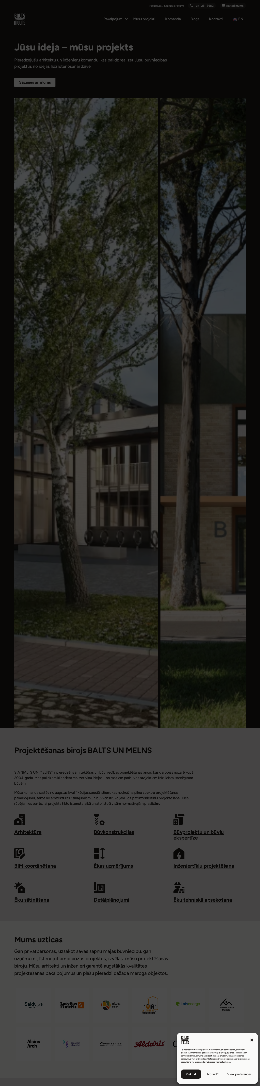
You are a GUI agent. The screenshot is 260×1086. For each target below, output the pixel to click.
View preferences (239, 1074)
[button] (252, 1040)
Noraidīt (213, 1074)
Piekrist (191, 1074)
